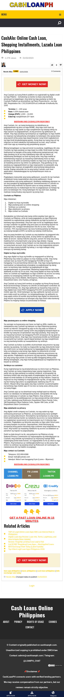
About (6, 622)
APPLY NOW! (34, 310)
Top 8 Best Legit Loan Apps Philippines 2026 (26, 549)
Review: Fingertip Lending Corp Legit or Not (26, 542)
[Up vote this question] (52, 65)
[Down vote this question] (61, 65)
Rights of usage (35, 622)
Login (32, 585)
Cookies (53, 622)
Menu (4, 14)
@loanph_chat (31, 661)
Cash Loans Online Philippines (32, 611)
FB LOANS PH (32, 473)
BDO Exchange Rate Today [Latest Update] (25, 547)
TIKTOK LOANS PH (49, 473)
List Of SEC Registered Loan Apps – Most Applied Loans (31, 544)
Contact (29, 627)
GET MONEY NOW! (34, 84)
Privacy (18, 622)
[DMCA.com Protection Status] (55, 666)
